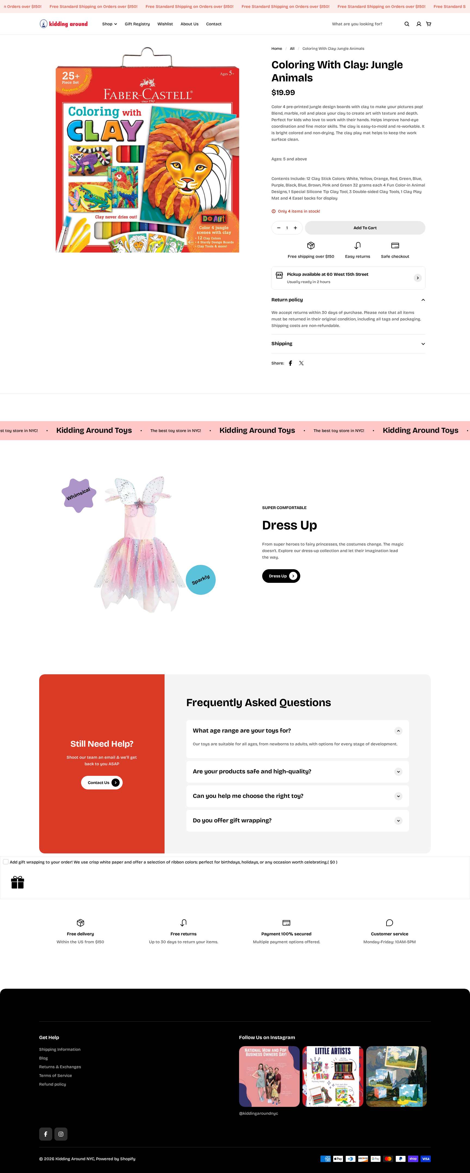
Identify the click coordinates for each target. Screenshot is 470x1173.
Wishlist (165, 24)
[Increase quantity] (297, 228)
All (292, 48)
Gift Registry (137, 24)
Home (276, 48)
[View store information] (418, 278)
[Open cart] (429, 24)
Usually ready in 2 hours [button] (308, 282)
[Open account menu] (419, 24)
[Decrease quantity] (277, 228)
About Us (190, 24)
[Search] (407, 23)
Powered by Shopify (115, 1158)
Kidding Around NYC (74, 1158)
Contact (214, 24)
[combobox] (370, 23)
